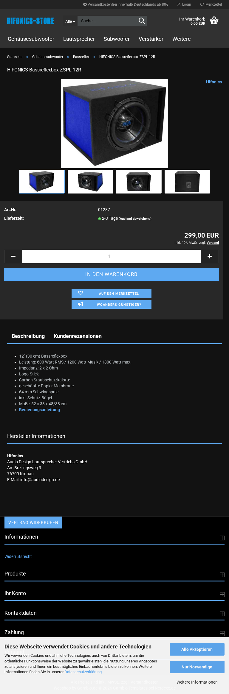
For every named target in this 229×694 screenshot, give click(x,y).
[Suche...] (141, 21)
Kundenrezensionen (78, 336)
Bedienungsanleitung (39, 409)
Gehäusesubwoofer (31, 39)
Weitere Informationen (197, 682)
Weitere (181, 39)
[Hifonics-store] (30, 21)
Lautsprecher (79, 39)
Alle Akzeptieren (197, 649)
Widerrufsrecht (18, 556)
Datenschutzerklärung (83, 672)
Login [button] (185, 4)
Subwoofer (117, 39)
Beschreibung (28, 336)
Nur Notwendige (197, 667)
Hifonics (214, 81)
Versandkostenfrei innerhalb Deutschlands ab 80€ (127, 4)
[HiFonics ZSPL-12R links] (114, 123)
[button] (13, 256)
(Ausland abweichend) (135, 219)
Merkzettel (213, 4)
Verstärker (151, 39)
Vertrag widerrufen (33, 522)
